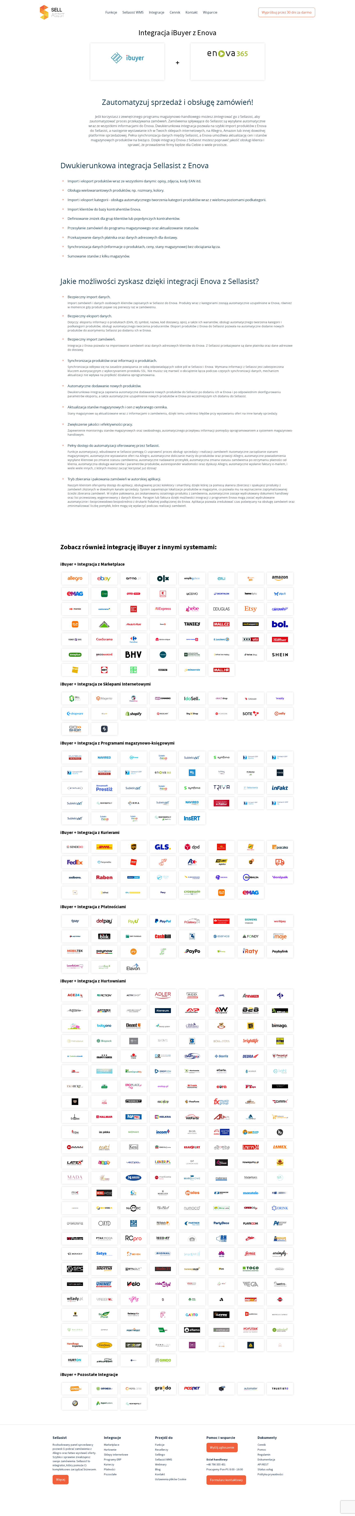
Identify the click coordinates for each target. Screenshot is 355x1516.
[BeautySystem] (162, 1026)
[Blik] (104, 936)
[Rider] (250, 1238)
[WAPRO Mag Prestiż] (104, 773)
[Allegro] (75, 578)
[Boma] (192, 1041)
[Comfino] (104, 967)
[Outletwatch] (75, 1223)
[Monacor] (221, 1193)
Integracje (156, 12)
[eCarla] (221, 1071)
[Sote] (250, 714)
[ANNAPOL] (250, 995)
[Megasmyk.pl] (133, 1193)
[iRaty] (250, 951)
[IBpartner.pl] (221, 1330)
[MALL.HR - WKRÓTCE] (221, 670)
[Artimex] (104, 1010)
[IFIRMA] (133, 803)
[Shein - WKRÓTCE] (280, 655)
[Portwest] (133, 1330)
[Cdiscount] (280, 609)
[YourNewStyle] (133, 1299)
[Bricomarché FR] (104, 655)
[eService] (221, 936)
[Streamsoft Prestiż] (104, 788)
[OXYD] (104, 1223)
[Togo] (250, 1269)
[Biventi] (162, 1041)
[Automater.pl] (250, 1389)
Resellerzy (161, 1450)
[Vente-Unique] (162, 639)
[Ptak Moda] (104, 1238)
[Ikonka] (133, 1132)
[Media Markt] (133, 624)
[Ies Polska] (104, 1132)
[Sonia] (250, 1254)
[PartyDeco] (221, 1223)
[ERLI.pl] (221, 578)
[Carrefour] (133, 639)
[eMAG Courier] (250, 892)
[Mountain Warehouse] (192, 655)
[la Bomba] (221, 1147)
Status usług (265, 1469)
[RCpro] (133, 1238)
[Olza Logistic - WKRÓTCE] (162, 877)
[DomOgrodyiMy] (133, 1071)
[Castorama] (104, 609)
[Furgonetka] (104, 862)
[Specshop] (133, 1345)
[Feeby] (162, 1315)
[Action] (104, 995)
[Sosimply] (280, 1254)
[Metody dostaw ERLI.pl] (133, 892)
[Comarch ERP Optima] (250, 757)
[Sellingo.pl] (75, 698)
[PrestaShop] (133, 698)
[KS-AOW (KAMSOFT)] (192, 773)
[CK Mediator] (133, 1360)
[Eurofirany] (104, 1345)
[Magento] (104, 698)
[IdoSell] (192, 698)
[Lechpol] (133, 1162)
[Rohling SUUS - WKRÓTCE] (133, 877)
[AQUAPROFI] (104, 1360)
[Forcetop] (162, 1102)
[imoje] (280, 936)
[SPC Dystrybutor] (75, 1269)
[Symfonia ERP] (192, 788)
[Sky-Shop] (192, 714)
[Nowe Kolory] (75, 892)
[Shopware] (75, 714)
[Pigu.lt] (280, 594)
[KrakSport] (192, 1147)
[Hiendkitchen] (250, 1315)
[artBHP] (75, 1315)
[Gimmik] (280, 1102)
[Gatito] (192, 1315)
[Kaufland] (162, 594)
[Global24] (250, 877)
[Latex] (75, 1162)
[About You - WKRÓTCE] (162, 670)
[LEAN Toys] (104, 1162)
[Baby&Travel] (75, 1026)
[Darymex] (192, 1056)
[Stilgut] (133, 1269)
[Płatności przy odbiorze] (162, 951)
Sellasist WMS (133, 12)
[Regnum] (192, 1238)
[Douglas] (221, 609)
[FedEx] (75, 862)
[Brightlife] (250, 1041)
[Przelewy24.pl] (192, 921)
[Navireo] (192, 803)
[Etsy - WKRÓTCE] (250, 609)
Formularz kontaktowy (226, 1480)
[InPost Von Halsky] (221, 655)
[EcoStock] (250, 1071)
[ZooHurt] (192, 1299)
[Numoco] (192, 1208)
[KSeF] (221, 803)
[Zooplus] (75, 655)
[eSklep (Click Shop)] (221, 698)
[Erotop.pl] (162, 1086)
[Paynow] (104, 951)
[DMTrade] (75, 1071)
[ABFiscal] (104, 1404)
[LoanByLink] (75, 967)
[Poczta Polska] (221, 847)
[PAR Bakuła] (162, 1223)
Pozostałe (110, 1474)
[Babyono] (104, 1026)
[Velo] (133, 1284)
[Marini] (133, 1178)
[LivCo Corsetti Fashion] (221, 1162)
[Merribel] (280, 1345)
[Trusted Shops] (75, 1404)
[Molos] (192, 1193)
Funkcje (111, 12)
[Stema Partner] (104, 1269)
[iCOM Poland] (75, 1132)
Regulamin (264, 1455)
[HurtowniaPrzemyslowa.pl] (280, 1117)
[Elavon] (133, 967)
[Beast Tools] (133, 1026)
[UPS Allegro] (250, 862)
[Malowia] (75, 1330)
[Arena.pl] (133, 578)
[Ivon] (192, 1132)
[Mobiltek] (75, 951)
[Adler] (162, 995)
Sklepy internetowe (116, 1455)
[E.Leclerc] (221, 639)
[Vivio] (221, 1284)
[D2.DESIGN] (162, 1056)
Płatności (109, 1469)
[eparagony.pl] (104, 803)
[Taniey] (192, 624)
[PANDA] (133, 1223)
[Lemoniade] (192, 1162)
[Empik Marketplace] (192, 578)
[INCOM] (162, 1132)
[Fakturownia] (250, 788)
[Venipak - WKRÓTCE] (280, 877)
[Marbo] (104, 1178)
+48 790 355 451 (216, 1465)
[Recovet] (162, 1238)
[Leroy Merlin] (104, 624)
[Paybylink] (280, 951)
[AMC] (221, 995)
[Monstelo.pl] (250, 1193)
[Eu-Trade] (192, 1086)
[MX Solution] (75, 1193)
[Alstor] (280, 1299)
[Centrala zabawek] (75, 1056)
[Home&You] (250, 594)
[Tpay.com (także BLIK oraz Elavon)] (75, 921)
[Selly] (280, 714)
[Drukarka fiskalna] (221, 1389)
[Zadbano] (75, 877)
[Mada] (75, 1178)
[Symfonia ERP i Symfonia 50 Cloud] (221, 757)
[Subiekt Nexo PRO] (162, 757)
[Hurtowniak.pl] (250, 1117)
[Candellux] (280, 1041)
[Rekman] (162, 1330)
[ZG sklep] (162, 1299)
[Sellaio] (104, 729)
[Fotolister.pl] (133, 1389)
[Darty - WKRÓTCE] (104, 670)
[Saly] (280, 698)
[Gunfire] (221, 1315)
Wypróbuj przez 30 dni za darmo (287, 12)
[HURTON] (75, 1360)
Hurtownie (110, 1450)
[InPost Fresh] (104, 594)
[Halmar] (104, 1117)
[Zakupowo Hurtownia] (221, 1345)
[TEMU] (75, 624)
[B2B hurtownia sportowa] (250, 1010)
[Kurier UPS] (133, 847)
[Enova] (162, 773)
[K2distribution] (280, 1132)
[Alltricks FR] (162, 655)
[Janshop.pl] (250, 1132)
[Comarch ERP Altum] (133, 773)
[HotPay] (75, 936)
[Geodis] (221, 877)
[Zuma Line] (162, 1345)
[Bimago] (280, 1026)
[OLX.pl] (162, 578)
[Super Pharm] (192, 639)
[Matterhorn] (250, 1178)
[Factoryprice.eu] (133, 1315)
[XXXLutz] (250, 639)
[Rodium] (280, 1238)
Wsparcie (210, 12)
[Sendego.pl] (75, 847)
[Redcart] (162, 714)
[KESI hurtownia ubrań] (133, 1147)
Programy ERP (112, 1460)
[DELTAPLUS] (250, 1345)
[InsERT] (192, 818)
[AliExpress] (162, 609)
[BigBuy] (250, 1026)
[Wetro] (280, 1284)
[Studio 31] (162, 1269)
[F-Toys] (250, 1086)
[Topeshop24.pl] (75, 1284)
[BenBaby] (221, 1026)
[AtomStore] (221, 714)
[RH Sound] (221, 1238)
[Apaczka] (280, 847)
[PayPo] (192, 951)
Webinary (161, 1465)
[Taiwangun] (192, 1269)
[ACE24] (75, 995)
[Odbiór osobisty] (162, 862)
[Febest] (133, 1102)
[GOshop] (75, 729)
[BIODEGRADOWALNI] (75, 1041)
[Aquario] (75, 1010)
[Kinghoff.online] (162, 1147)
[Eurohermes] (192, 877)
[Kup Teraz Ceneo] (250, 578)
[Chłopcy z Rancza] (104, 1056)
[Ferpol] (280, 1056)
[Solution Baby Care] (221, 1254)
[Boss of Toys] (221, 1041)
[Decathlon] (221, 594)
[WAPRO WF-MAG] (75, 757)
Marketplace (111, 1445)
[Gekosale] (250, 698)
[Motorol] (280, 1193)
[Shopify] (133, 714)
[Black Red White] (133, 609)
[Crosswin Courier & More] (192, 892)
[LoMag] (221, 773)
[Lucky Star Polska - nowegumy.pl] (250, 1162)
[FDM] (104, 1102)
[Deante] (221, 1056)
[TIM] (221, 1269)
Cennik (175, 12)
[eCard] (192, 936)
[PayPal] (162, 921)
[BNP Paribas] (133, 936)
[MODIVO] (192, 594)
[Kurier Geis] (250, 847)
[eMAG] (75, 594)
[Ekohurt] (75, 1086)
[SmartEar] (192, 1254)
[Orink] (280, 1208)
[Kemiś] (104, 1147)
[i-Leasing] (221, 951)
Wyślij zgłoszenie (222, 1447)
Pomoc (262, 1450)
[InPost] (104, 892)
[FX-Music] (221, 1102)
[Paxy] (162, 892)
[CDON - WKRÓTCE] (133, 670)
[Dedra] (250, 1056)
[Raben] (104, 877)
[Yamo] (104, 1299)
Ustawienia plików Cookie (170, 1479)
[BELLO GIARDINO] (192, 1026)
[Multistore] (104, 1208)
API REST (263, 1465)
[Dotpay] (104, 921)
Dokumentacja (266, 1460)
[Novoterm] (250, 1330)
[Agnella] (221, 1299)
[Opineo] (104, 1389)
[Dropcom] (162, 1071)
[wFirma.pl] (133, 757)
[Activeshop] (133, 995)
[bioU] (133, 1041)
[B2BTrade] (280, 1010)
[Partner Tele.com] (192, 1223)
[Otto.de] (133, 594)
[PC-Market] (250, 773)
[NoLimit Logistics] (221, 862)
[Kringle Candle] (280, 1315)
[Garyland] (250, 1102)
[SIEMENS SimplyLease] (250, 921)
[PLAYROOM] (250, 1223)
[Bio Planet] (104, 1315)
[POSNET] (192, 1389)
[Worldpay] (280, 921)
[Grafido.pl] (162, 1389)
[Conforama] (104, 639)
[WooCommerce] (162, 698)
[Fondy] (250, 936)
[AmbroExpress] (192, 862)
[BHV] (133, 655)
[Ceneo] (75, 1389)
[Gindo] (162, 1360)
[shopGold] (104, 714)
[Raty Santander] (221, 921)
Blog (158, 1469)
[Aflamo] (192, 1330)
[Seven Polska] (133, 1254)
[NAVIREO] (104, 757)
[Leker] (162, 1162)
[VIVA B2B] (192, 1284)
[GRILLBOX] (75, 1117)
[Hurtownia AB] (221, 1117)
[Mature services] (280, 1178)
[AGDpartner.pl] (192, 995)
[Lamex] (280, 1147)
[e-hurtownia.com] (192, 1071)
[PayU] (133, 921)
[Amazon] (280, 578)
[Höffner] (280, 639)
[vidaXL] (162, 1284)
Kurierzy (109, 1465)
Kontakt (192, 12)
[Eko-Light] (280, 1071)
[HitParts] (192, 1117)
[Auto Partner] (192, 1010)
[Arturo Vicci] (133, 1010)
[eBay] (104, 578)
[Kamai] (75, 1147)
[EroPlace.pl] (133, 1086)
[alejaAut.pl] (250, 1299)
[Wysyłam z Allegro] (280, 862)
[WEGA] (250, 1284)
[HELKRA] (162, 1117)
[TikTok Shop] (250, 655)
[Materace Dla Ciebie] (221, 1178)
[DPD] (192, 847)
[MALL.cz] (221, 624)
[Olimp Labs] (221, 1208)
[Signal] (162, 1254)
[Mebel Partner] (104, 1193)
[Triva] (221, 788)
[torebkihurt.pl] (75, 1345)
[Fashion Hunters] (75, 1102)
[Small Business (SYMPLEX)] (75, 788)
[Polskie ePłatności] (133, 951)
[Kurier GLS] (162, 847)
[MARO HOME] (192, 1178)
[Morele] (75, 609)
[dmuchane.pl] (104, 1071)
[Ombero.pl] (104, 1330)
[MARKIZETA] (162, 1178)
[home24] (162, 624)
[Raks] (280, 773)
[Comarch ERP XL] (280, 757)
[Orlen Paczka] (133, 862)
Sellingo (160, 1455)
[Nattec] (133, 1208)
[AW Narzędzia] (221, 1010)
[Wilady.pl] (75, 1299)
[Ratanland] (280, 1330)
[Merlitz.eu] (162, 1193)
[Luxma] (280, 1162)
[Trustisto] (280, 1389)
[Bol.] (280, 624)
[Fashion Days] (75, 639)
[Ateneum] (162, 1010)
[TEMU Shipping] (221, 892)
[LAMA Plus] (250, 1147)
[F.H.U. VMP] (280, 1086)
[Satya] (104, 1254)
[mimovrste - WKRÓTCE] (192, 670)
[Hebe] (192, 609)
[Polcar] (75, 1238)
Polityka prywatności (270, 1474)
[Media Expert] (250, 624)
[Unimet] (104, 1284)
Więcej (60, 1479)
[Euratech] (221, 1086)
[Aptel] (280, 995)
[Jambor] (221, 1132)
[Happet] (133, 1117)
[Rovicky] (75, 1254)
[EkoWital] (104, 1086)
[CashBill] (162, 936)
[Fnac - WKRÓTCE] (75, 670)
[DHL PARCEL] (104, 847)
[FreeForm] (192, 1102)
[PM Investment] (280, 1223)
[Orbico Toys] (250, 1208)
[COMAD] (133, 1056)
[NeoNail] (162, 1208)
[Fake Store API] (192, 1345)
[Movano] (75, 1208)
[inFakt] (280, 788)
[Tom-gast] (280, 1269)
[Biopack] (104, 1041)
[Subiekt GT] (192, 757)
